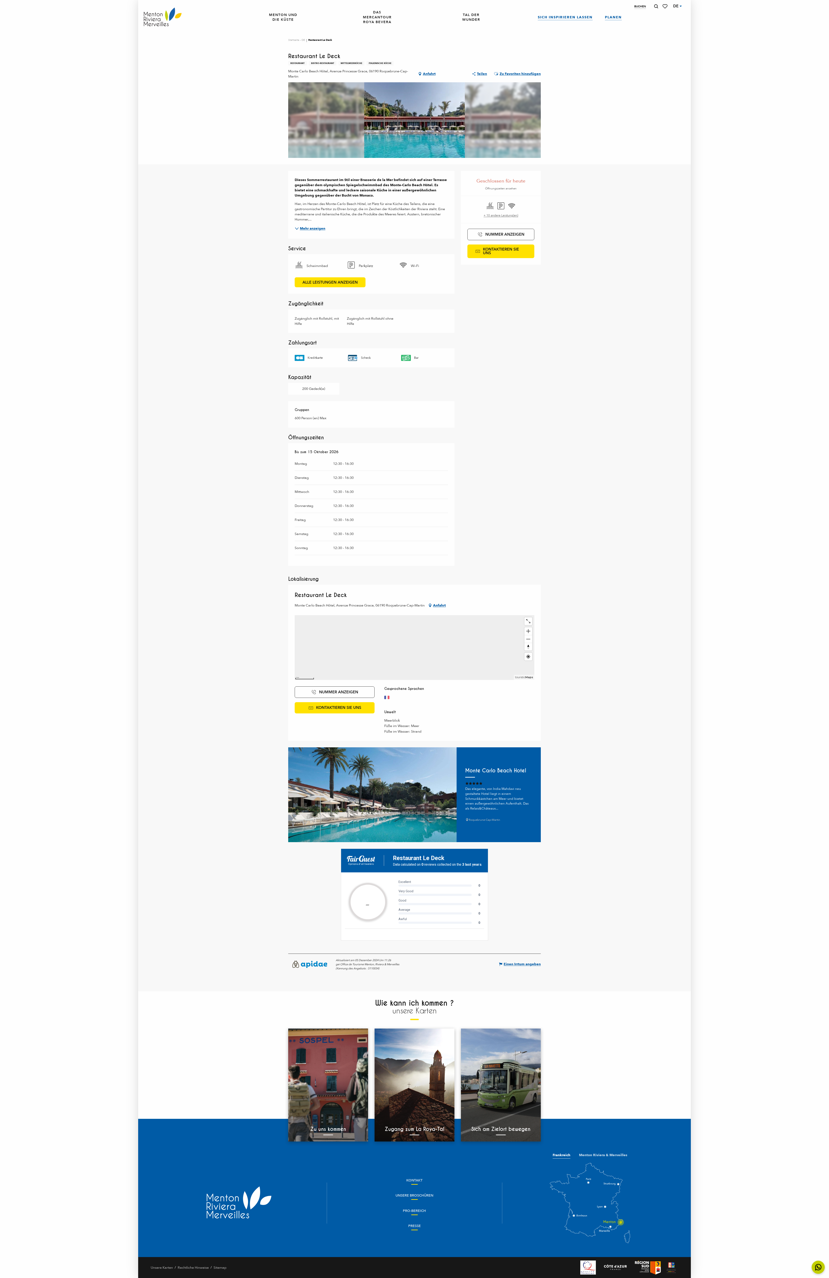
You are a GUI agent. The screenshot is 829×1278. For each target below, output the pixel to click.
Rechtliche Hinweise (193, 1267)
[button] (656, 6)
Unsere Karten (162, 1267)
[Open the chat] (818, 1267)
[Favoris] (665, 6)
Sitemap (220, 1267)
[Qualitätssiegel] (588, 1267)
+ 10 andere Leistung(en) (501, 215)
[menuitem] (162, 17)
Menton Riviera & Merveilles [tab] (603, 1155)
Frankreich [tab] (561, 1155)
